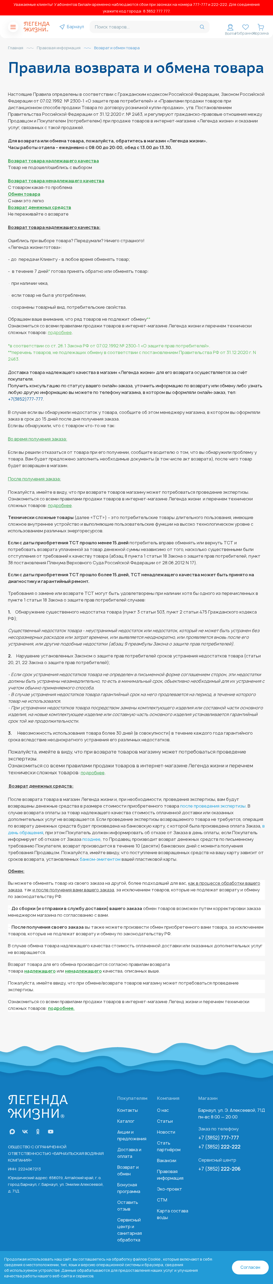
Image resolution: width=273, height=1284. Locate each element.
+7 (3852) (218, 1137)
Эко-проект (169, 1189)
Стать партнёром (168, 1146)
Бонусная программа (128, 1188)
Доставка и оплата (129, 1153)
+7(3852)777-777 (25, 399)
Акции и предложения (131, 1135)
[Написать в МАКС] (12, 1131)
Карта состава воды (172, 1214)
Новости (166, 1132)
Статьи (165, 1121)
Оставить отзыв (127, 1205)
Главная (15, 48)
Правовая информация (59, 48)
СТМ (162, 1200)
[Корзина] (260, 27)
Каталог (125, 1121)
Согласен (250, 1267)
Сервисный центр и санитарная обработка (129, 1230)
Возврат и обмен (128, 1170)
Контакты (127, 1110)
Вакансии (166, 1160)
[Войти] (230, 27)
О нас (163, 1110)
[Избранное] (245, 27)
